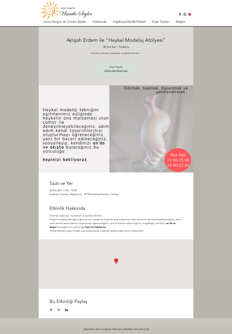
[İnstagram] (185, 14)
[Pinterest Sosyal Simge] (190, 14)
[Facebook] (180, 14)
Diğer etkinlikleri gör (116, 70)
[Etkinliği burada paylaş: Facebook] (51, 310)
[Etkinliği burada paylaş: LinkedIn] (66, 310)
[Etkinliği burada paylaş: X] (58, 310)
